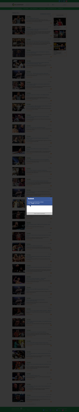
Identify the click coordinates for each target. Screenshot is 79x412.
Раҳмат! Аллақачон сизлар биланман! (39, 213)
